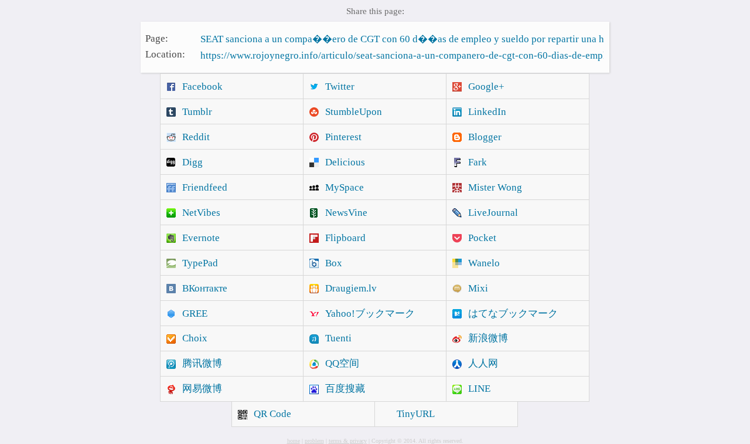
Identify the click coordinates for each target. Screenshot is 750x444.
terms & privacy (348, 441)
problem (314, 441)
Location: (165, 54)
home (293, 441)
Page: (156, 37)
